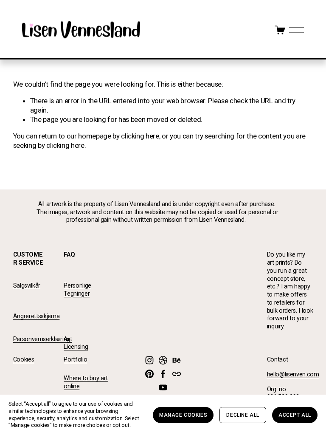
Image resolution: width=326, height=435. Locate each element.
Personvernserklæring (41, 339)
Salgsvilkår (26, 285)
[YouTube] (163, 387)
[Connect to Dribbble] (163, 360)
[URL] (176, 374)
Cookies (23, 359)
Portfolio (75, 359)
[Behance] (176, 360)
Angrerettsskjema (36, 316)
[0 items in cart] (280, 30)
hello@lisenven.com (293, 374)
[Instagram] (149, 360)
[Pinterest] (149, 374)
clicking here (140, 136)
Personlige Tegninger (77, 289)
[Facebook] (163, 374)
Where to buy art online (86, 382)
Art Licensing (76, 343)
